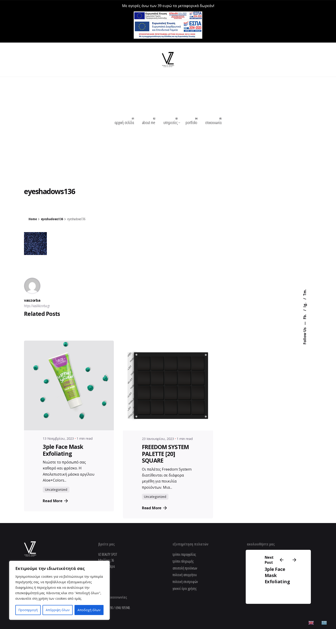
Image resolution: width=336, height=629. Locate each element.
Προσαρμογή (28, 610)
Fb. (304, 316)
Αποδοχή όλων (89, 610)
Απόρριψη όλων (58, 610)
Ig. (304, 304)
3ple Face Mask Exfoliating (63, 450)
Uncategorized (56, 489)
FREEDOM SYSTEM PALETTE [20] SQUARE (165, 453)
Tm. (304, 292)
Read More (52, 500)
